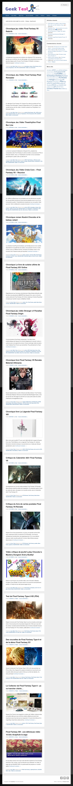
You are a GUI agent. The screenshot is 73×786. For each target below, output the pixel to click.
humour (65, 75)
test (16, 632)
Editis (34, 254)
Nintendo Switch (12, 113)
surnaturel (52, 86)
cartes (53, 74)
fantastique (26, 66)
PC (16, 113)
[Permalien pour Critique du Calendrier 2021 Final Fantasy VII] (24, 484)
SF (64, 83)
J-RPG (37, 112)
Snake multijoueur (51, 49)
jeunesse (53, 78)
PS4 (28, 113)
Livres (37, 15)
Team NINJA (17, 352)
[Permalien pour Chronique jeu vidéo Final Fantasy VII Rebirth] (24, 55)
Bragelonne (49, 74)
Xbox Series (25, 210)
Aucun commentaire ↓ (22, 33)
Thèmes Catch (66, 781)
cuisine (24, 302)
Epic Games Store (34, 350)
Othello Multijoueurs (52, 54)
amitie (24, 254)
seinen (62, 83)
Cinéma (42, 15)
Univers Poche (35, 256)
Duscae (23, 677)
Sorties (48, 15)
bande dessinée (58, 72)
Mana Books (39, 302)
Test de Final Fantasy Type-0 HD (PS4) (22, 596)
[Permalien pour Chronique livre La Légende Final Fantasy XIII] (24, 438)
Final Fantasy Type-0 (34, 631)
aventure (27, 254)
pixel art (19, 113)
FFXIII (26, 449)
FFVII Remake (35, 401)
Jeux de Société (29, 15)
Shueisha (49, 85)
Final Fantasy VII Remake (17, 403)
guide (35, 302)
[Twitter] (61, 778)
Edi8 (55, 74)
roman (16, 256)
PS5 (15, 67)
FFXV (27, 723)
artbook (24, 401)
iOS (34, 112)
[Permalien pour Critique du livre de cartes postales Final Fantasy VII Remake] (24, 530)
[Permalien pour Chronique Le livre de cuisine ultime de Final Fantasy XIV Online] (24, 291)
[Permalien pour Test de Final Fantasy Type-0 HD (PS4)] (24, 620)
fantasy (31, 66)
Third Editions (15, 450)
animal (60, 70)
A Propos (54, 15)
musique (26, 161)
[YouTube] (64, 778)
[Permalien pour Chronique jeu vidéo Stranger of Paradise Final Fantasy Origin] (24, 337)
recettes (7, 303)
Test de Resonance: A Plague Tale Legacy (57, 31)
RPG (18, 67)
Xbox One (20, 210)
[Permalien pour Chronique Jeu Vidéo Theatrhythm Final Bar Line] (24, 149)
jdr (39, 66)
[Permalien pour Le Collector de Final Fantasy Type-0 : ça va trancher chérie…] (24, 712)
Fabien (16, 598)
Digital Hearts (29, 401)
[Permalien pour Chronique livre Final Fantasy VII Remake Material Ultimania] (20, 391)
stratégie (48, 86)
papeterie (11, 544)
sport (58, 85)
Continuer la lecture (20, 63)
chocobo (31, 254)
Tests (16, 66)
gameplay (32, 587)
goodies (36, 543)
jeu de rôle (12, 161)
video (9, 770)
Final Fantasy (35, 66)
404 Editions (49, 70)
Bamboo (52, 71)
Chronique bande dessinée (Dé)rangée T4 (56, 34)
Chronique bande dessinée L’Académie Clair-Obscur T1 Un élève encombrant (57, 51)
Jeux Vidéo (13, 15)
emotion (64, 74)
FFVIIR (39, 401)
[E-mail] (68, 778)
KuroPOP (12, 256)
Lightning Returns (33, 769)
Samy (16, 737)
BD (64, 72)
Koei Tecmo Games (20, 351)
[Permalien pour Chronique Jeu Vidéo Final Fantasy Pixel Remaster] (24, 101)
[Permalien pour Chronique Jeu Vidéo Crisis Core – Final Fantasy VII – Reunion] (24, 196)
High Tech (21, 15)
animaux (65, 70)
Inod (16, 33)
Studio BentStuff (15, 404)
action (25, 207)
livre (47, 80)
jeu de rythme (17, 161)
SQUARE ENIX (22, 67)
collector (23, 723)
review (7, 632)
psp (8, 210)
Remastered (31, 113)
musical (22, 161)
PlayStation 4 (24, 113)
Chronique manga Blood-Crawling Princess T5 (57, 37)
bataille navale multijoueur (53, 57)
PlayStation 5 (11, 67)
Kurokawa (8, 256)
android (26, 112)
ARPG (25, 160)
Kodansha (57, 77)
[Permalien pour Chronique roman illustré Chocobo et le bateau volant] (24, 244)
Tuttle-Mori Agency (28, 256)
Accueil (7, 15)
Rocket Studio (11, 589)
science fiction (56, 83)
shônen (53, 85)
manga (52, 79)
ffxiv (27, 302)
